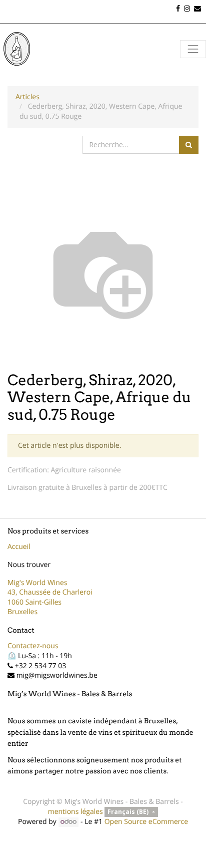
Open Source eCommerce (146, 821)
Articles (28, 97)
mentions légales (75, 811)
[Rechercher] (188, 145)
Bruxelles (23, 612)
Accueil (19, 546)
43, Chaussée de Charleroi (50, 592)
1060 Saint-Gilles (35, 602)
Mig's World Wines (38, 583)
